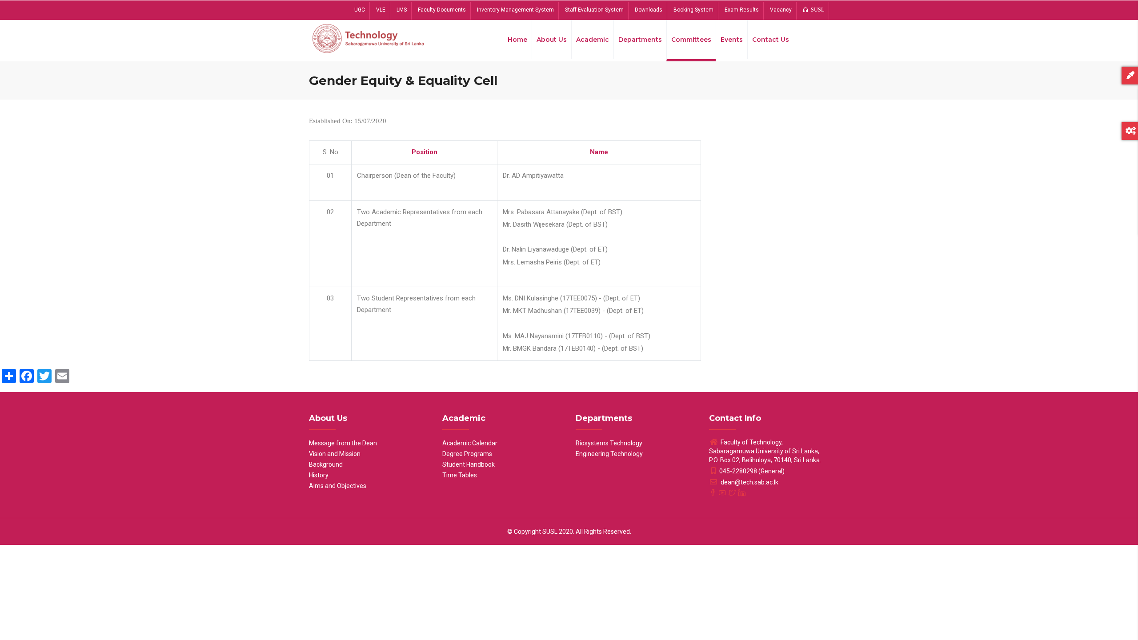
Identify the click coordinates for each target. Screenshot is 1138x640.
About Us (552, 40)
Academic (592, 40)
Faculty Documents (442, 10)
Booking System (693, 10)
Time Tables (459, 475)
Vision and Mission (335, 453)
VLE (380, 10)
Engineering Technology (609, 453)
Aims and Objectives (337, 485)
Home (517, 40)
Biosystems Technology (609, 443)
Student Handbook (468, 464)
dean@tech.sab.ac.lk (748, 482)
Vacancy (781, 10)
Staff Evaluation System (594, 10)
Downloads (648, 10)
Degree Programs (467, 453)
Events (732, 40)
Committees (691, 40)
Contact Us (770, 40)
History (319, 475)
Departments (640, 40)
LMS (402, 10)
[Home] (369, 38)
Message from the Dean (343, 443)
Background (326, 464)
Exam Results (742, 10)
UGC (359, 10)
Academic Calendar (469, 443)
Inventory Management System (515, 10)
